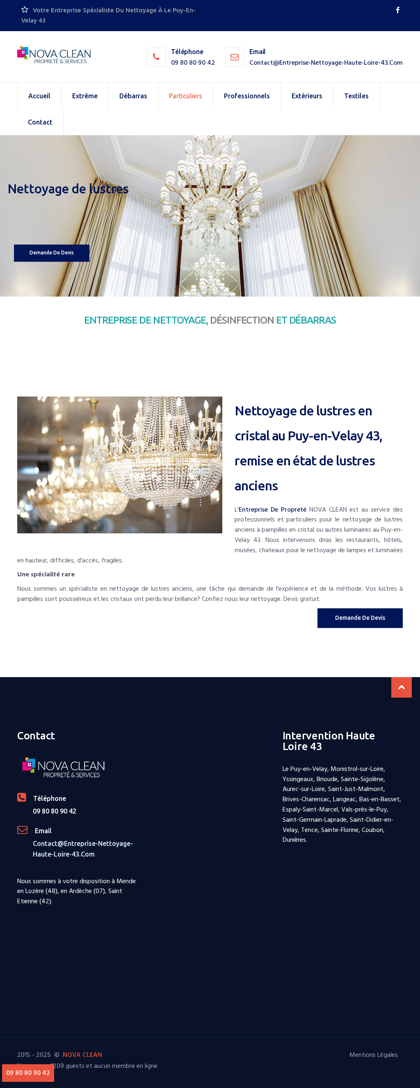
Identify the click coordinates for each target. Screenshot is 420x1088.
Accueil (39, 96)
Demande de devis (52, 252)
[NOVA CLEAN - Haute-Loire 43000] (54, 55)
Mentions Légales (373, 1054)
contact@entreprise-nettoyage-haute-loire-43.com (326, 62)
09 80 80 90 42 (193, 62)
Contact (40, 122)
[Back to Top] (401, 687)
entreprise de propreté (272, 509)
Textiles (356, 96)
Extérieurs (307, 96)
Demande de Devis (360, 617)
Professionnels (247, 96)
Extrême (85, 96)
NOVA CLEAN (82, 1054)
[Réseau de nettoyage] (398, 10)
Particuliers (185, 96)
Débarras (133, 96)
